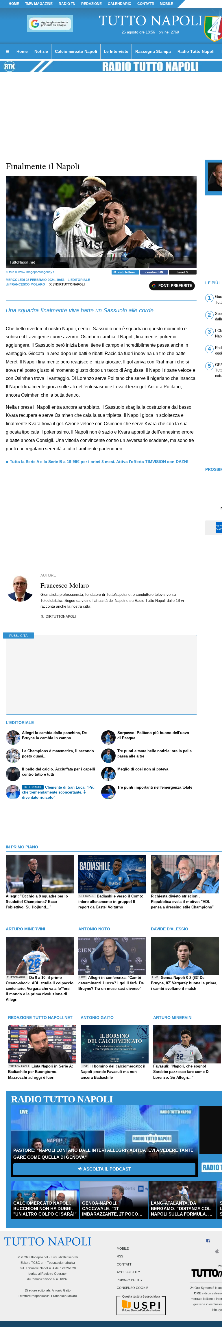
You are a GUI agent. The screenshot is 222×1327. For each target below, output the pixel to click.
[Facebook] (208, 1240)
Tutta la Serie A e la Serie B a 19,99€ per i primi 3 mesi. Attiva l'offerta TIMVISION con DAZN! (99, 461)
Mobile (123, 1249)
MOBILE (166, 3)
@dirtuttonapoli (68, 284)
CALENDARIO (119, 3)
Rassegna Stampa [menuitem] (153, 51)
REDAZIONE (91, 3)
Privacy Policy (130, 1280)
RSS (120, 1256)
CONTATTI (145, 3)
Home (14, 3)
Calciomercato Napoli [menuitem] (76, 51)
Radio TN (67, 3)
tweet (181, 272)
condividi (152, 272)
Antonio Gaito (61, 1290)
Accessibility (128, 1272)
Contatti (124, 1264)
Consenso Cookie (132, 1288)
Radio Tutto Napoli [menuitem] (195, 51)
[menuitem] (7, 51)
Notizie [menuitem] (41, 51)
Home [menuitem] (22, 51)
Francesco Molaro (27, 284)
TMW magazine (39, 3)
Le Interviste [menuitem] (116, 51)
